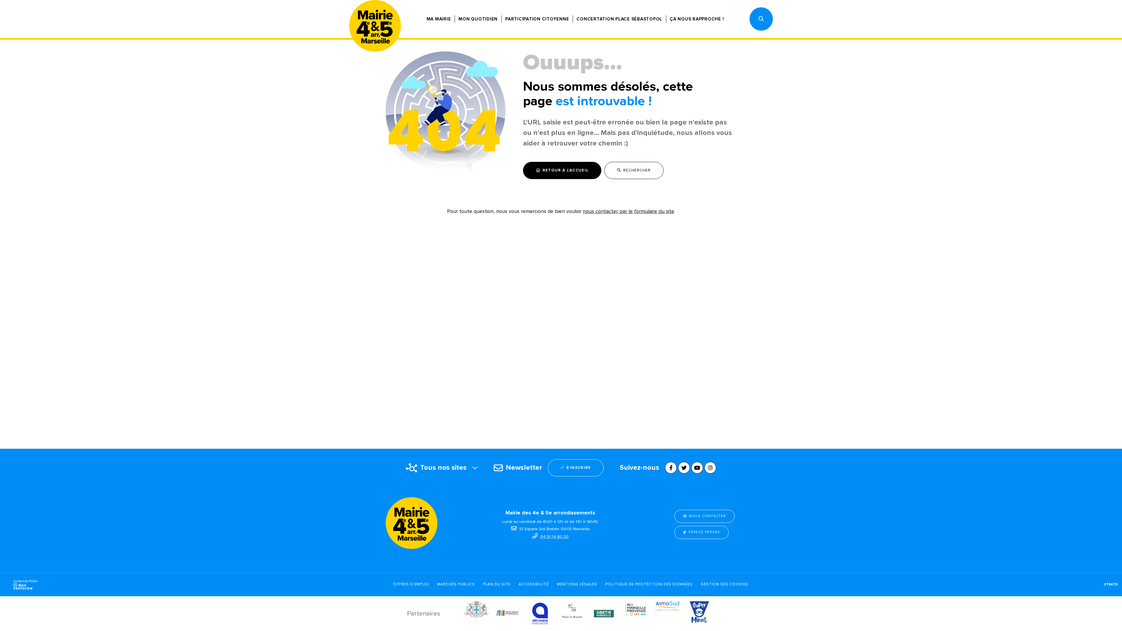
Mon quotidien (478, 19)
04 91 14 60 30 (554, 536)
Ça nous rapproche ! (697, 19)
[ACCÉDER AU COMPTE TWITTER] (684, 468)
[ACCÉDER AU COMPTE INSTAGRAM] (710, 468)
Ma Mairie (439, 19)
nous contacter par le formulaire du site (628, 211)
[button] (761, 19)
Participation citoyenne (537, 19)
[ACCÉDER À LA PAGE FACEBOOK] (671, 468)
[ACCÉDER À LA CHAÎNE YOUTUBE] (697, 468)
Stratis (1111, 584)
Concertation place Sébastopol (619, 19)
